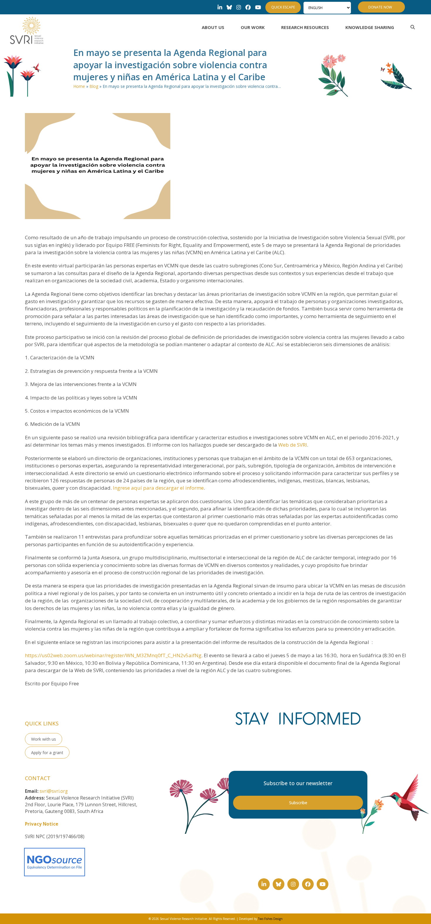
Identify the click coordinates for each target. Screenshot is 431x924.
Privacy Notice (41, 824)
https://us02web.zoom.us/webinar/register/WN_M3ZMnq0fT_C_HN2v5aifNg (113, 655)
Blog (93, 86)
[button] (413, 27)
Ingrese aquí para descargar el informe (158, 487)
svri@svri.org (54, 791)
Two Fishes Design (270, 919)
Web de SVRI (292, 444)
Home (79, 86)
